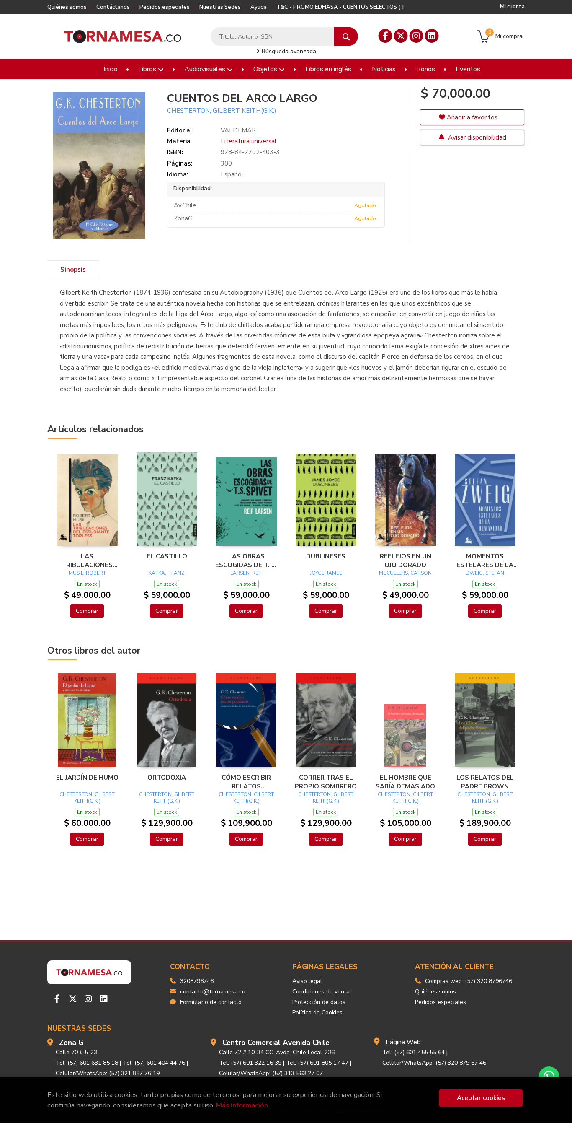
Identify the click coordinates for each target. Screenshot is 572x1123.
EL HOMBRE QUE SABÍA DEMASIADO (405, 781)
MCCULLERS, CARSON (405, 573)
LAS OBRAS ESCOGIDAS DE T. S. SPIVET (246, 560)
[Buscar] (346, 36)
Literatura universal (248, 141)
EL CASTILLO (167, 556)
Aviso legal (307, 981)
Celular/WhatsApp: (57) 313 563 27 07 (271, 1073)
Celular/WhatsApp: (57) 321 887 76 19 (108, 1073)
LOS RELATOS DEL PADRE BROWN (485, 781)
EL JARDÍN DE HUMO (87, 777)
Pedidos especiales (164, 7)
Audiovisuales (205, 69)
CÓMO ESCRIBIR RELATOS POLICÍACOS (246, 781)
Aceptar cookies (481, 1098)
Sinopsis (73, 269)
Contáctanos (113, 7)
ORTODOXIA (166, 777)
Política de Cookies (317, 1013)
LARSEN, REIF (246, 573)
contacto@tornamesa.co (212, 992)
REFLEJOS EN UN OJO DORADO (405, 560)
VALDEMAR (238, 130)
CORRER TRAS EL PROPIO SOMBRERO (326, 781)
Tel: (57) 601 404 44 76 (154, 1063)
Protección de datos (318, 1002)
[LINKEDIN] (432, 36)
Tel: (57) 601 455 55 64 (413, 1052)
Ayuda (258, 7)
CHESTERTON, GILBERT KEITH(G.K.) (221, 110)
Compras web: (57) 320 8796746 (468, 981)
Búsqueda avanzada (288, 51)
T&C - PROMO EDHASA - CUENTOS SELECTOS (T (340, 7)
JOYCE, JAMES (326, 573)
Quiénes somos (67, 7)
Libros (148, 69)
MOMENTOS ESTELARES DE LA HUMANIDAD (484, 560)
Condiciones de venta (321, 992)
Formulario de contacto (211, 1002)
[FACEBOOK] (385, 36)
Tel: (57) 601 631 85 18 (87, 1063)
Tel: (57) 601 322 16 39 (250, 1063)
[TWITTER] (401, 36)
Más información (242, 1105)
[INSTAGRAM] (416, 36)
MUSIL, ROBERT (87, 573)
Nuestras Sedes (220, 7)
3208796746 (197, 981)
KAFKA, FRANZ (167, 573)
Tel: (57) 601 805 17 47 (317, 1063)
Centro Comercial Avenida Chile (276, 1043)
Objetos (266, 69)
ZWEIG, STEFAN (485, 573)
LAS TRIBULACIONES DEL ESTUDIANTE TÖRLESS (87, 560)
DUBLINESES (325, 556)
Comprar (87, 611)
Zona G (71, 1043)
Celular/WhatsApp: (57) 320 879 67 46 (434, 1063)
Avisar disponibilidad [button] (476, 137)
